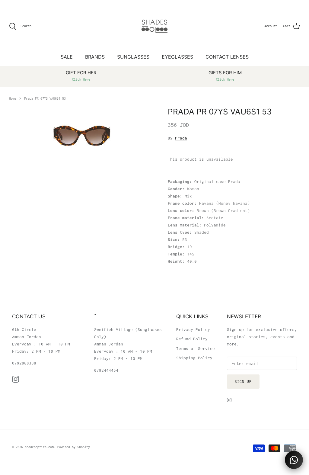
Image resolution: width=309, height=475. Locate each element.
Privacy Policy (193, 329)
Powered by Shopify (73, 447)
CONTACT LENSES (227, 57)
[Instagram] (15, 379)
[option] (81, 134)
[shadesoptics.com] (154, 26)
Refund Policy (192, 338)
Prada (181, 138)
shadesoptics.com (39, 447)
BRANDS (95, 57)
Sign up (243, 382)
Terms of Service (195, 348)
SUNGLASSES (133, 57)
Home (12, 98)
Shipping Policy (194, 357)
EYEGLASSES (177, 57)
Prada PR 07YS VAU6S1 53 (45, 98)
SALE (67, 57)
